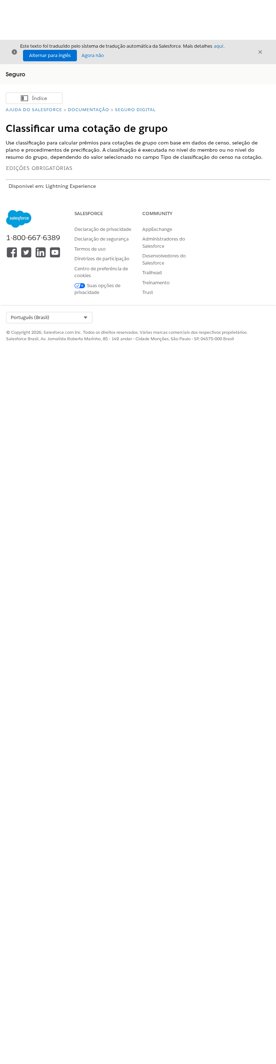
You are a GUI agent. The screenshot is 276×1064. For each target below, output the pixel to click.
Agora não (93, 55)
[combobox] (49, 317)
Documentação (88, 109)
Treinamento (156, 283)
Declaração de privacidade (102, 229)
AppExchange (157, 229)
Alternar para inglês (50, 55)
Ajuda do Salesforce (34, 109)
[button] (49, 317)
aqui (218, 46)
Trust (147, 292)
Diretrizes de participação (101, 259)
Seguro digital (135, 109)
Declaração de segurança (101, 239)
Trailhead (152, 273)
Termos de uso (90, 249)
